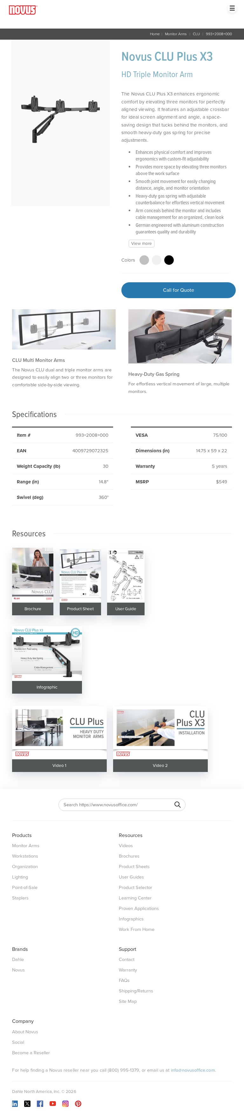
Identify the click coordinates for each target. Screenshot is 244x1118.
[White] (156, 260)
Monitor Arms (176, 34)
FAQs (124, 980)
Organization (25, 866)
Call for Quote (178, 290)
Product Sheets (134, 866)
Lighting (20, 877)
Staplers (20, 898)
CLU (196, 34)
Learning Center (135, 898)
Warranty (128, 970)
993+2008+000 (219, 34)
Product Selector (135, 887)
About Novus (25, 1032)
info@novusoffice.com (193, 1070)
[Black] (169, 260)
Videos (126, 845)
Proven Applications (139, 908)
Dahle (18, 959)
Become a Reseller (31, 1053)
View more (141, 243)
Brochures (129, 856)
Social (18, 1042)
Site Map (128, 1001)
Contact (126, 959)
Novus (18, 970)
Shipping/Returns (136, 991)
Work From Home (136, 929)
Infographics (131, 919)
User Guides (131, 877)
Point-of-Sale (24, 887)
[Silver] (144, 260)
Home (155, 34)
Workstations (25, 856)
